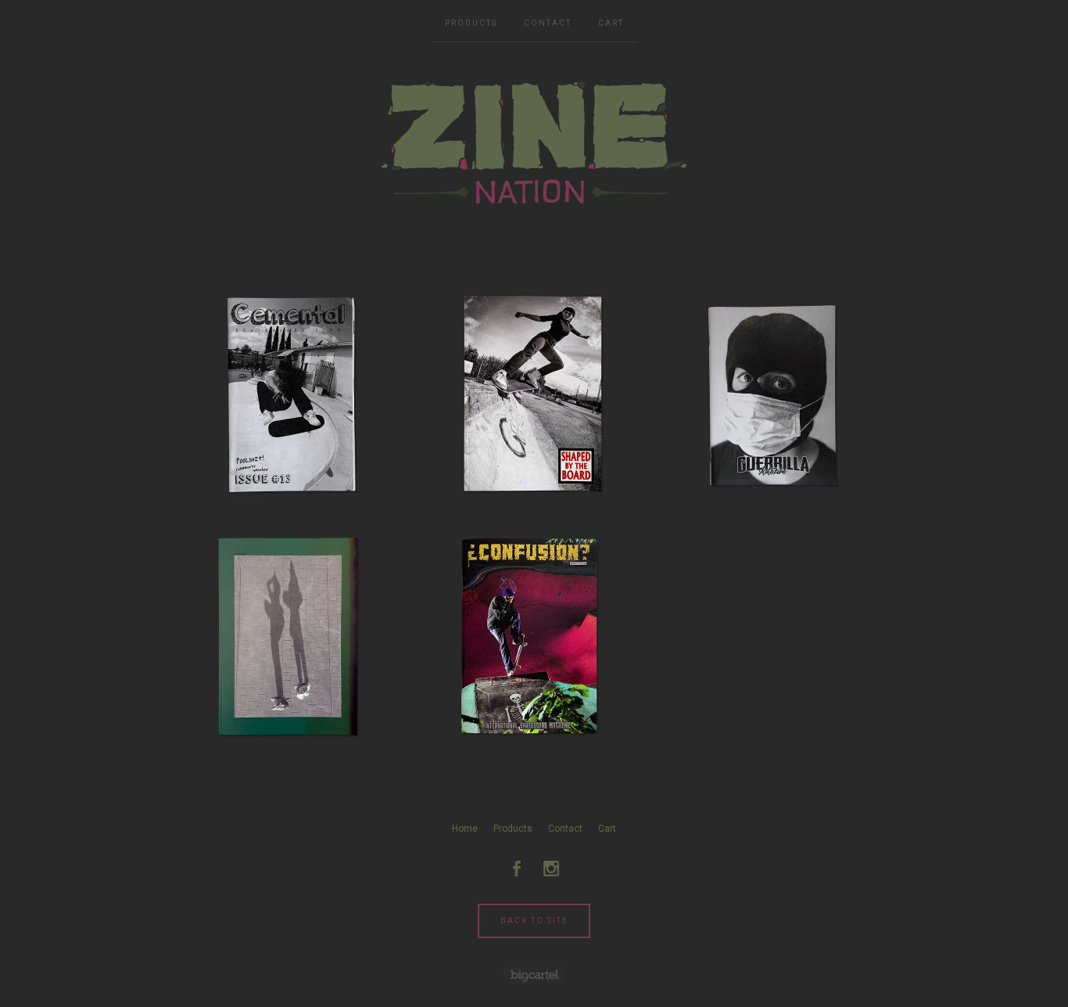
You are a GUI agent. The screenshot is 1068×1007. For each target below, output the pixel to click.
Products (471, 23)
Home (465, 828)
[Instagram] (551, 868)
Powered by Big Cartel (534, 975)
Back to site (534, 920)
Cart (611, 23)
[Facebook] (517, 868)
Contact (548, 23)
